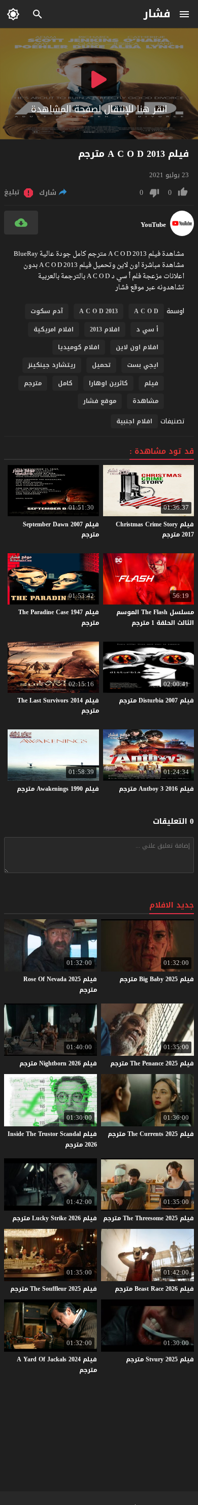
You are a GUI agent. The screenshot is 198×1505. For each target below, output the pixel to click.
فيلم (151, 383)
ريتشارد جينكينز (52, 365)
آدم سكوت (46, 311)
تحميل (101, 365)
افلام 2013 (105, 329)
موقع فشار (99, 401)
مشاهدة (145, 401)
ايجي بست (142, 365)
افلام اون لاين (137, 347)
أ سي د (147, 329)
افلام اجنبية (134, 421)
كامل (65, 383)
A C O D (146, 311)
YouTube (153, 225)
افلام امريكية (54, 329)
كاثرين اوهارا (108, 383)
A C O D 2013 (98, 311)
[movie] (182, 233)
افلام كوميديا (79, 347)
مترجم (33, 383)
